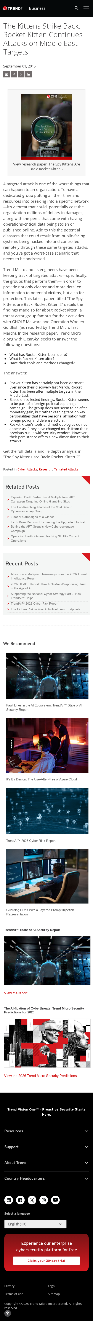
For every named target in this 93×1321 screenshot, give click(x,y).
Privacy (9, 1286)
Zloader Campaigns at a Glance (31, 516)
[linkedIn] (28, 74)
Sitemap (54, 1294)
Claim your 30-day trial (39, 1259)
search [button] (76, 8)
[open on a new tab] (32, 1200)
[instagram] (43, 1200)
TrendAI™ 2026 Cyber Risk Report (34, 603)
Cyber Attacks (27, 469)
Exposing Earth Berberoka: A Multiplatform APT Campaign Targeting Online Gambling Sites (41, 499)
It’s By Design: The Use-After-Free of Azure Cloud (41, 779)
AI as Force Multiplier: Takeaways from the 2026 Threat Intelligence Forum (47, 576)
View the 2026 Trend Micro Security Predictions (40, 1075)
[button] (35, 1224)
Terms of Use (13, 1294)
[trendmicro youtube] (55, 1200)
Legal (52, 1286)
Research (45, 469)
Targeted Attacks (66, 469)
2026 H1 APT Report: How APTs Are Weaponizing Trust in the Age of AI (47, 586)
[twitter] (21, 74)
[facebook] (14, 74)
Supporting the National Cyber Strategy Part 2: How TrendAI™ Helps (44, 596)
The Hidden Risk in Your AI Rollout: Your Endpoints (44, 609)
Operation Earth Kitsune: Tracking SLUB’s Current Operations (43, 538)
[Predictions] (47, 1042)
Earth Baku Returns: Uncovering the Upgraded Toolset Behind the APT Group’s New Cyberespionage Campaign (46, 526)
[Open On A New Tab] (46, 127)
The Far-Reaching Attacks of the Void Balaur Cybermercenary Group (40, 509)
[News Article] (6, 74)
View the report (15, 992)
